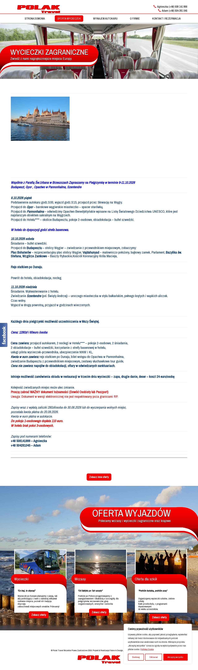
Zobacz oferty (38, 615)
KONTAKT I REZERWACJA (166, 18)
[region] (158, 644)
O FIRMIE (135, 18)
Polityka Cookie (147, 649)
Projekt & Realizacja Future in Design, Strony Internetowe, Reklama (120, 650)
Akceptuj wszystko (175, 657)
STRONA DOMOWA (35, 18)
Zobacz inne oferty (99, 477)
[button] (99, 147)
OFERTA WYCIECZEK (69, 18)
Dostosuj (136, 657)
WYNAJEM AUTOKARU (105, 18)
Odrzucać (153, 657)
